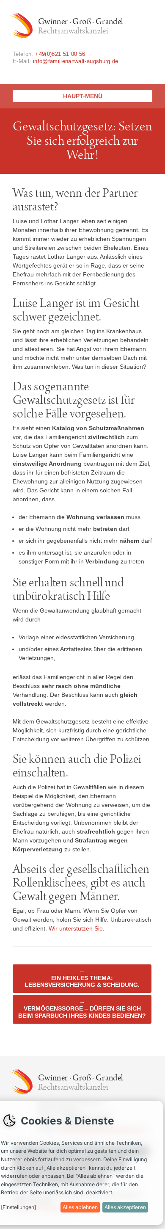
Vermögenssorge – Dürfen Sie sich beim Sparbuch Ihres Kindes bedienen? (82, 1008)
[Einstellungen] (18, 1207)
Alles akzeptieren (125, 1207)
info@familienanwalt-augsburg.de (75, 61)
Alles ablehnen (80, 1207)
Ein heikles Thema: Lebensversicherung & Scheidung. (82, 978)
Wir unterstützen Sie (76, 928)
